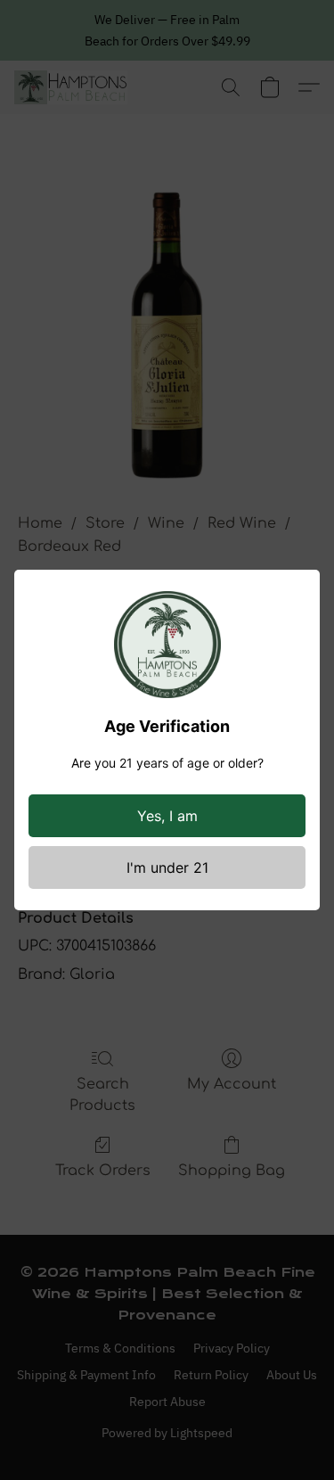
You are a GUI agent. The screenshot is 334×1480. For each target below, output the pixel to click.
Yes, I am (167, 816)
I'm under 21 (167, 867)
